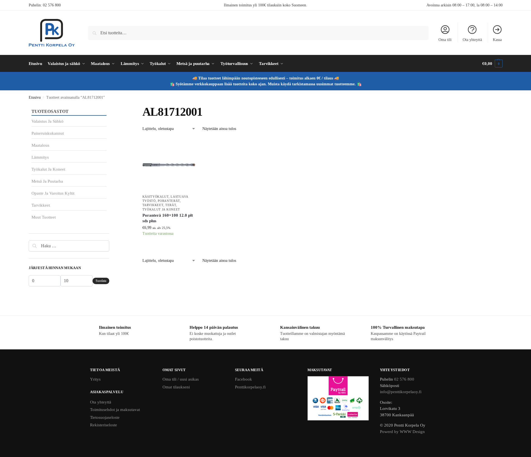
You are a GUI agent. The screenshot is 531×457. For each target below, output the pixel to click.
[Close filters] (111, 108)
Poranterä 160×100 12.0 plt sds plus (167, 218)
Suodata (101, 281)
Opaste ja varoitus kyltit (52, 193)
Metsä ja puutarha (47, 181)
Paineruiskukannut (47, 133)
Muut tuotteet (43, 217)
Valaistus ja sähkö (47, 121)
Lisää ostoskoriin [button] (169, 247)
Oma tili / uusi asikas (181, 379)
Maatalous (40, 145)
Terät (170, 205)
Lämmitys (40, 157)
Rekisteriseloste (103, 425)
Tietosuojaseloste (105, 417)
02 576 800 (52, 5)
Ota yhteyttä (472, 40)
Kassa (497, 40)
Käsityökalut (155, 196)
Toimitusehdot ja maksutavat (115, 409)
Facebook (243, 379)
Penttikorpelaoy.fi (250, 387)
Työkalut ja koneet (161, 209)
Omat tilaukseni (176, 387)
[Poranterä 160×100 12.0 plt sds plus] (168, 164)
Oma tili (445, 40)
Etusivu (35, 97)
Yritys (95, 379)
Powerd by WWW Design (402, 431)
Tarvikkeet (152, 205)
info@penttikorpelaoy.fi (400, 392)
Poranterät (169, 200)
